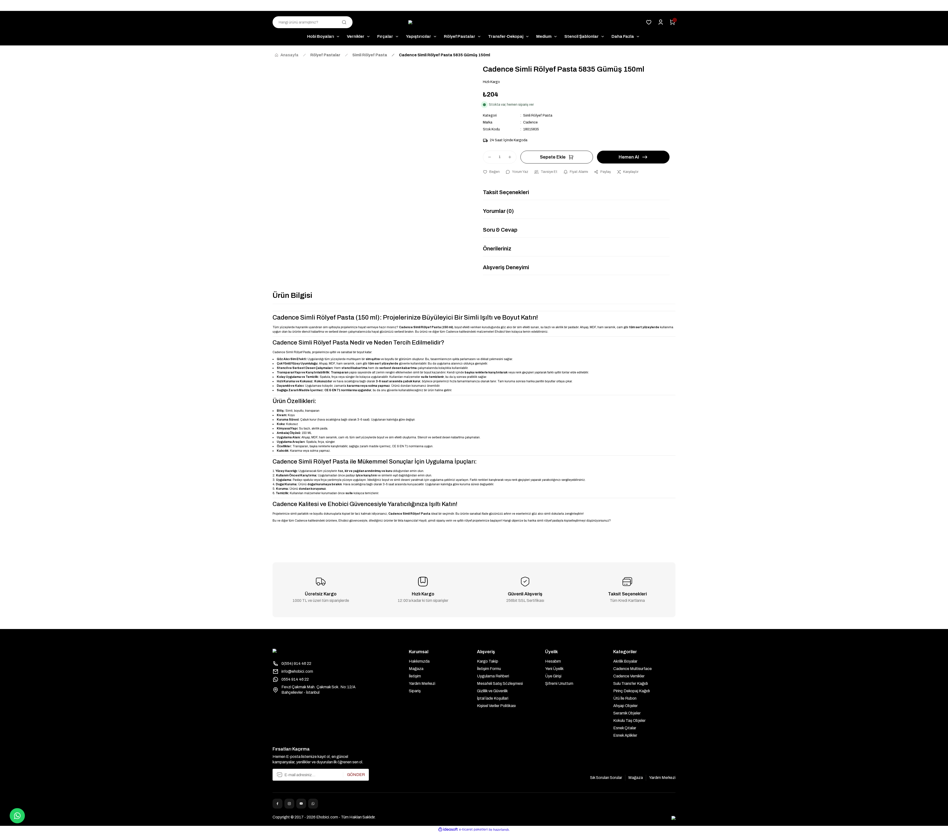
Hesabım (553, 661)
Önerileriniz (497, 249)
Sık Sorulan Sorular (606, 777)
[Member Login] (661, 22)
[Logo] (474, 22)
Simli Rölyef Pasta (537, 115)
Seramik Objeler (627, 713)
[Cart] (672, 22)
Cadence (530, 122)
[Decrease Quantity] (487, 157)
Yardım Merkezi (422, 683)
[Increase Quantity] (512, 157)
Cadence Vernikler (629, 676)
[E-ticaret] (473, 829)
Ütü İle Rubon (624, 698)
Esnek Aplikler (625, 735)
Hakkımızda (419, 661)
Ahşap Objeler (625, 706)
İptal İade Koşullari (492, 698)
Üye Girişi (553, 676)
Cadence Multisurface (632, 669)
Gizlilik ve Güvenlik (492, 691)
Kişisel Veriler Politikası (496, 706)
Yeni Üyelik (554, 669)
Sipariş (415, 691)
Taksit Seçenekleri (506, 192)
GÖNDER (356, 774)
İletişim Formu (489, 669)
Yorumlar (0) (498, 211)
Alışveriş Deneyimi (506, 267)
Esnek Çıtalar (624, 728)
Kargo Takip (487, 661)
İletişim (415, 676)
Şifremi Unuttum (559, 683)
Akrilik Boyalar (625, 661)
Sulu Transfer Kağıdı (630, 683)
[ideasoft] (448, 829)
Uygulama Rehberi (493, 676)
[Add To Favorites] (491, 171)
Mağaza (416, 669)
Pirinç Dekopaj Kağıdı (631, 691)
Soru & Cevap (500, 230)
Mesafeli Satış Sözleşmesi (500, 683)
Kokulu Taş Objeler (629, 720)
